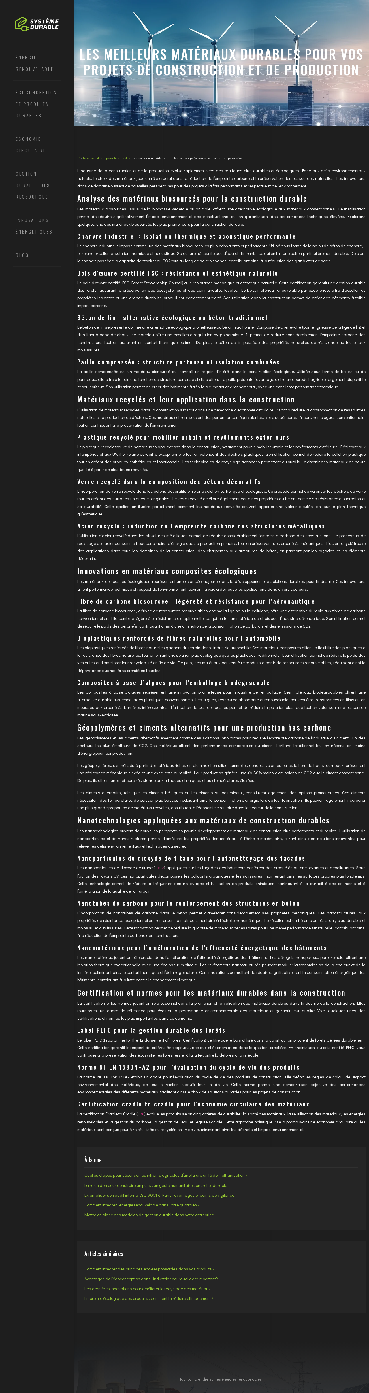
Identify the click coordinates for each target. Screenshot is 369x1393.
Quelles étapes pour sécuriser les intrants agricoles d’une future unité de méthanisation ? (166, 1175)
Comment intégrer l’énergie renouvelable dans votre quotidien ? (142, 1205)
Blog (22, 255)
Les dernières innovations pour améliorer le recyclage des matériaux (147, 1288)
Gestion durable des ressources (33, 185)
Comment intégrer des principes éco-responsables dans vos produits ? (149, 1269)
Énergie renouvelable (35, 63)
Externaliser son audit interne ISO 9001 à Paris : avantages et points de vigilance (159, 1195)
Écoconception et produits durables (36, 103)
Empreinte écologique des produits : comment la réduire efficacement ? (149, 1298)
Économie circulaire (31, 144)
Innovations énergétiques (34, 226)
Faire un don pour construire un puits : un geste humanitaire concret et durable (155, 1185)
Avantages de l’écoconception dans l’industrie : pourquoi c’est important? (151, 1278)
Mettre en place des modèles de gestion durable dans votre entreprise (149, 1214)
